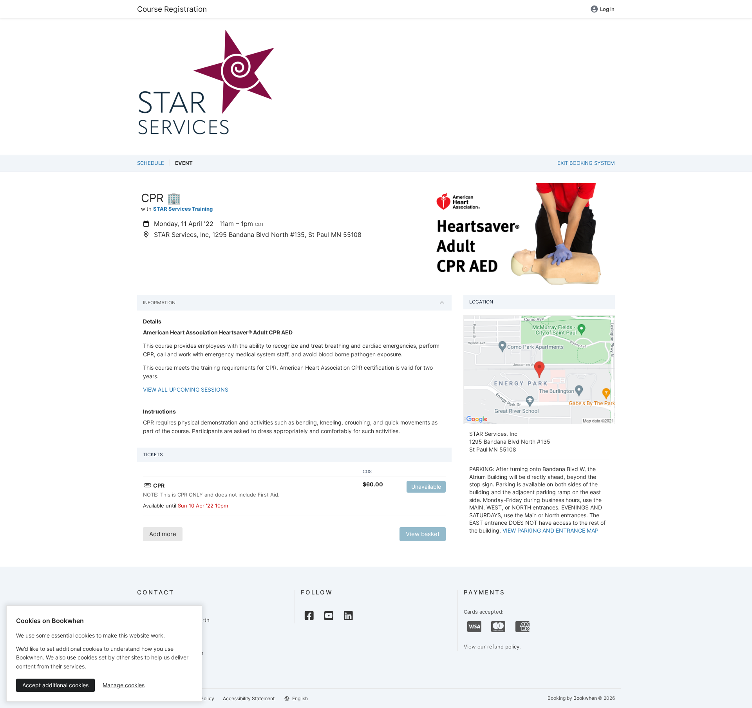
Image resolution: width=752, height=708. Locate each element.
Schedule (150, 163)
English (299, 698)
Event (184, 163)
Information (159, 302)
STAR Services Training (183, 209)
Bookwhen (585, 698)
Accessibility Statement (249, 698)
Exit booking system (586, 163)
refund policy (503, 646)
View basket (422, 534)
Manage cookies (124, 685)
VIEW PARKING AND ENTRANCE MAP (550, 530)
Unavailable (426, 486)
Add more (162, 534)
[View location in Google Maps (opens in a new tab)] (539, 369)
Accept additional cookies (55, 685)
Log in (607, 9)
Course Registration (172, 9)
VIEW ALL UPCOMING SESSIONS (185, 389)
